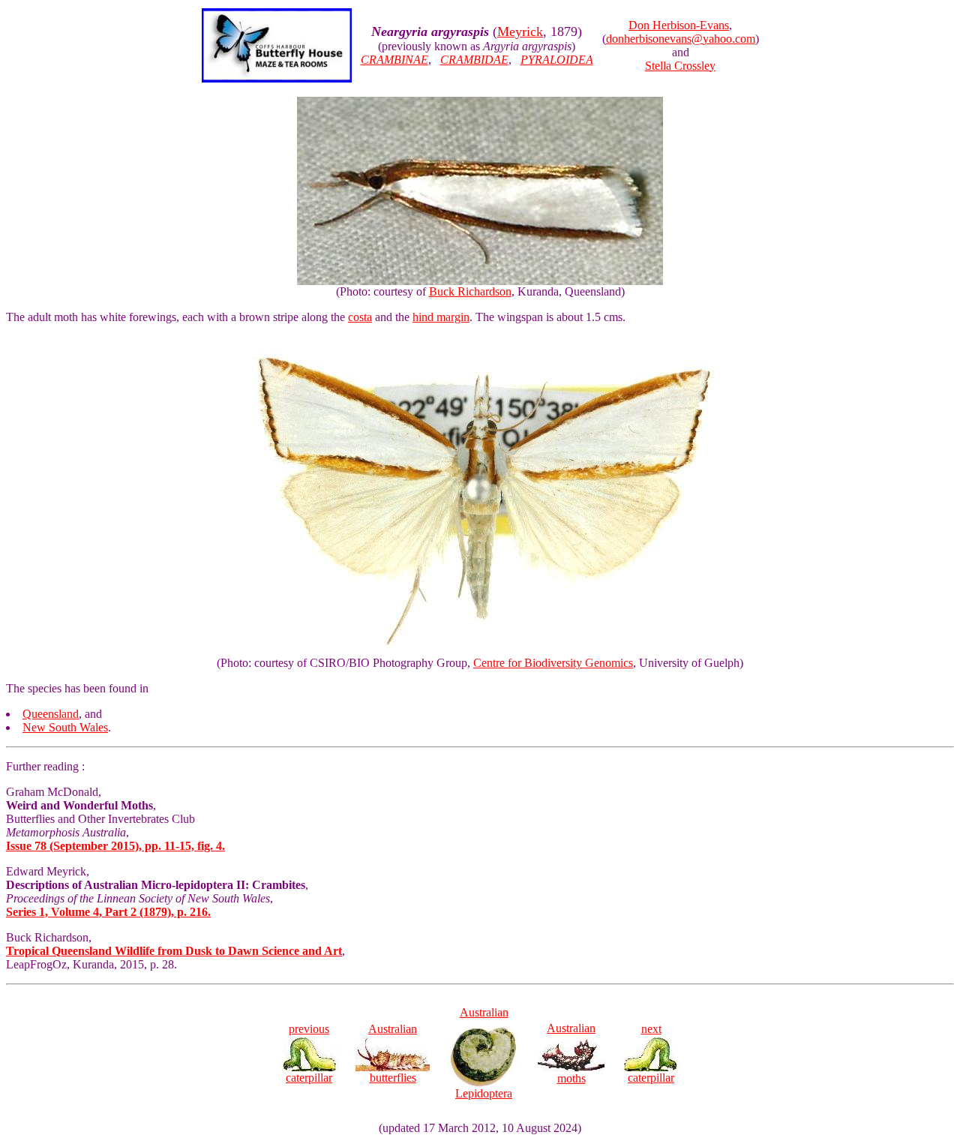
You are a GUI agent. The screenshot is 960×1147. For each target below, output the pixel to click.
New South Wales (65, 727)
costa (360, 317)
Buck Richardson (470, 291)
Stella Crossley (680, 65)
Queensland (50, 713)
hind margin (441, 317)
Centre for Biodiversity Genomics (553, 662)
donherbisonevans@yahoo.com (680, 38)
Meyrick (520, 31)
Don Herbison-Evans (678, 25)
